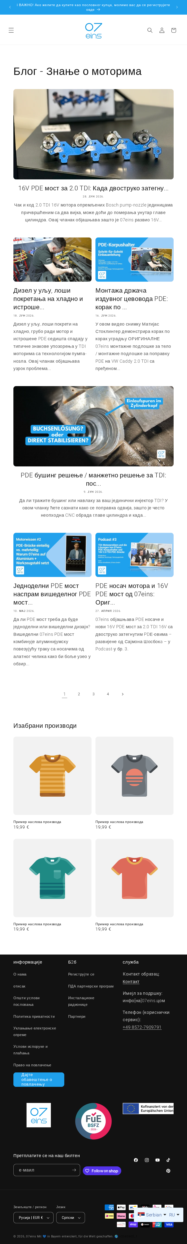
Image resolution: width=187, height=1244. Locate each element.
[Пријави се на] (74, 1170)
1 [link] (64, 694)
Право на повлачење (32, 1065)
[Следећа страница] (122, 694)
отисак (19, 986)
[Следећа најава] (177, 7)
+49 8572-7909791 (142, 1027)
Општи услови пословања (26, 1001)
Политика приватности (34, 1016)
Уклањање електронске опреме (34, 1031)
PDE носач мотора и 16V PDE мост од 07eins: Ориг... (131, 594)
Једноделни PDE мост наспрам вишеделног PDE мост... (52, 594)
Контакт (131, 981)
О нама (20, 974)
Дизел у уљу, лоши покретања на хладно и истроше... (48, 299)
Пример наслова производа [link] (37, 822)
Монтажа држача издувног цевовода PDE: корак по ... (131, 299)
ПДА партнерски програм (91, 986)
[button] (11, 30)
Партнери (76, 1016)
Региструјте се (81, 974)
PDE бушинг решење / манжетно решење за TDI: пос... (93, 479)
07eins (31, 1236)
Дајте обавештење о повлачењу (36, 1079)
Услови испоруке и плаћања (30, 1049)
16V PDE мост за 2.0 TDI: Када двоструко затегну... (93, 188)
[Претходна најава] (10, 7)
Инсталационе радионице (81, 1001)
